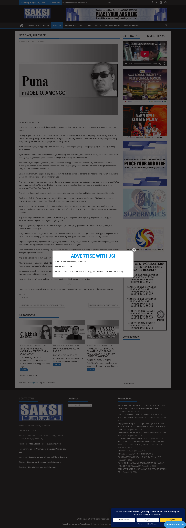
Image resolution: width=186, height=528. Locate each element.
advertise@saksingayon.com (73, 261)
